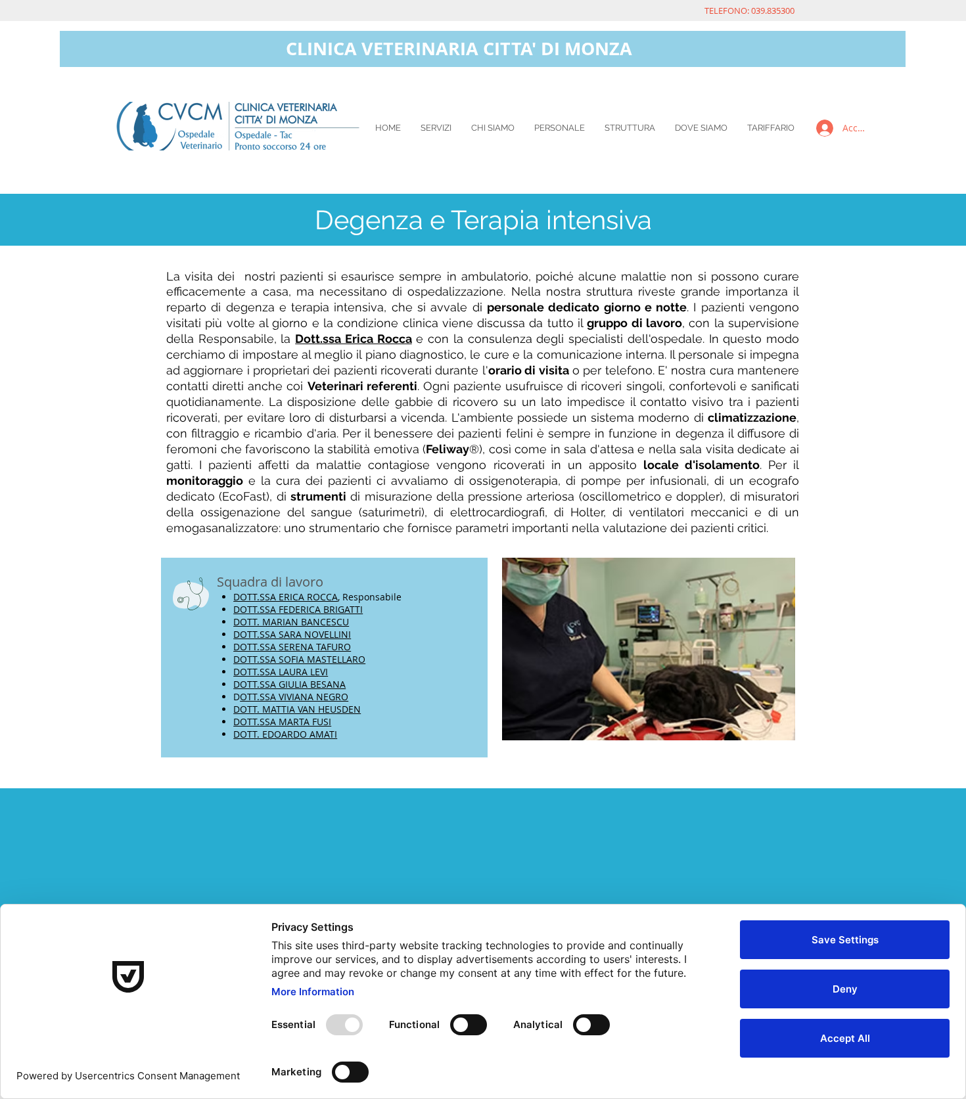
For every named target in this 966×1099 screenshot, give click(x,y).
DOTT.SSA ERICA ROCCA (285, 597)
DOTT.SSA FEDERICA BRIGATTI (298, 609)
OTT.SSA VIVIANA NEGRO (294, 696)
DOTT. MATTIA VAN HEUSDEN (297, 709)
